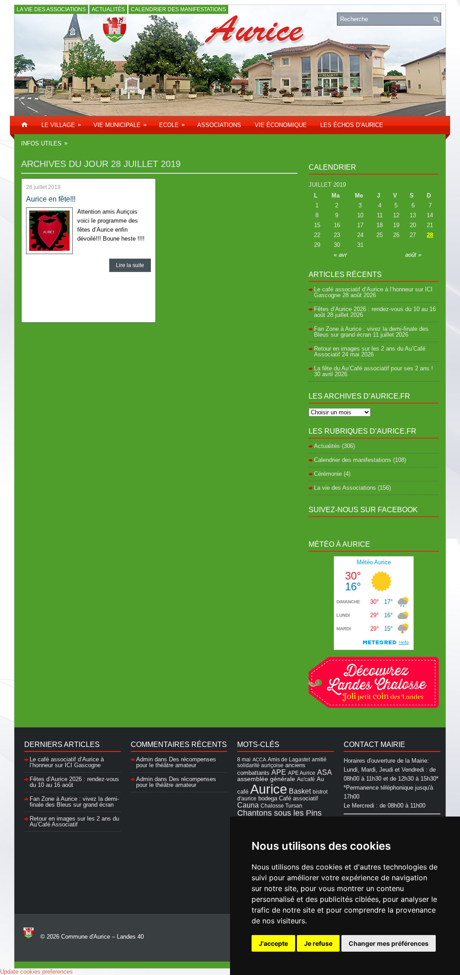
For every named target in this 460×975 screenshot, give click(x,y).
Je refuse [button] (318, 943)
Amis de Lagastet (289, 759)
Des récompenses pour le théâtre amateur (176, 762)
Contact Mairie (374, 744)
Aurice (268, 789)
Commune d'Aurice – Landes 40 (102, 936)
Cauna (248, 805)
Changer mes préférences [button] (389, 943)
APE (278, 772)
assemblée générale (266, 778)
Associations (219, 125)
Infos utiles (44, 143)
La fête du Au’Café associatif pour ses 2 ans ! (373, 368)
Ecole (172, 124)
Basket (300, 791)
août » (413, 254)
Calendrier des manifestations (178, 9)
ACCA (259, 759)
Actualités (108, 9)
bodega (267, 798)
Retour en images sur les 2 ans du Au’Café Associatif (74, 821)
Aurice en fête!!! (50, 199)
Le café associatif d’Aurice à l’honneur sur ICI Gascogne (67, 762)
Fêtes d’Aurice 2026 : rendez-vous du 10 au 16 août (375, 312)
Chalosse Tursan (281, 805)
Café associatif (298, 798)
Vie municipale (119, 124)
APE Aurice (301, 773)
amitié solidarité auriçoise (282, 762)
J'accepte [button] (273, 943)
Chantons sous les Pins (279, 812)
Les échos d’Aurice (351, 125)
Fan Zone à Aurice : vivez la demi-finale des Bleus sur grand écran (371, 331)
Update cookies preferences (36, 971)
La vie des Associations (51, 9)
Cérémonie (328, 473)
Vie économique (281, 125)
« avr (340, 254)
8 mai (244, 759)
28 (430, 235)
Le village (61, 124)
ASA (324, 772)
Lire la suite (130, 265)
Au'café (306, 779)
